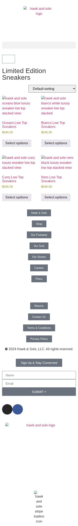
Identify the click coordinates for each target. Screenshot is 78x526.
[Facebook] (17, 409)
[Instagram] (7, 409)
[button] (39, 45)
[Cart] (8, 59)
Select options (16, 143)
